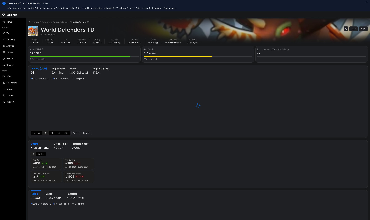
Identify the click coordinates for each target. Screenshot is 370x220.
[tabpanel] (198, 106)
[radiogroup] (50, 133)
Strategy (46, 22)
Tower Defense (60, 22)
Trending (10, 39)
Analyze (10, 46)
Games (35, 22)
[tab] (39, 71)
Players (9, 58)
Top (8, 33)
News (9, 89)
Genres (9, 52)
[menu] (13, 61)
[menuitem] (13, 22)
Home (9, 22)
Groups (9, 65)
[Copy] (346, 28)
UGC (8, 76)
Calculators (11, 82)
